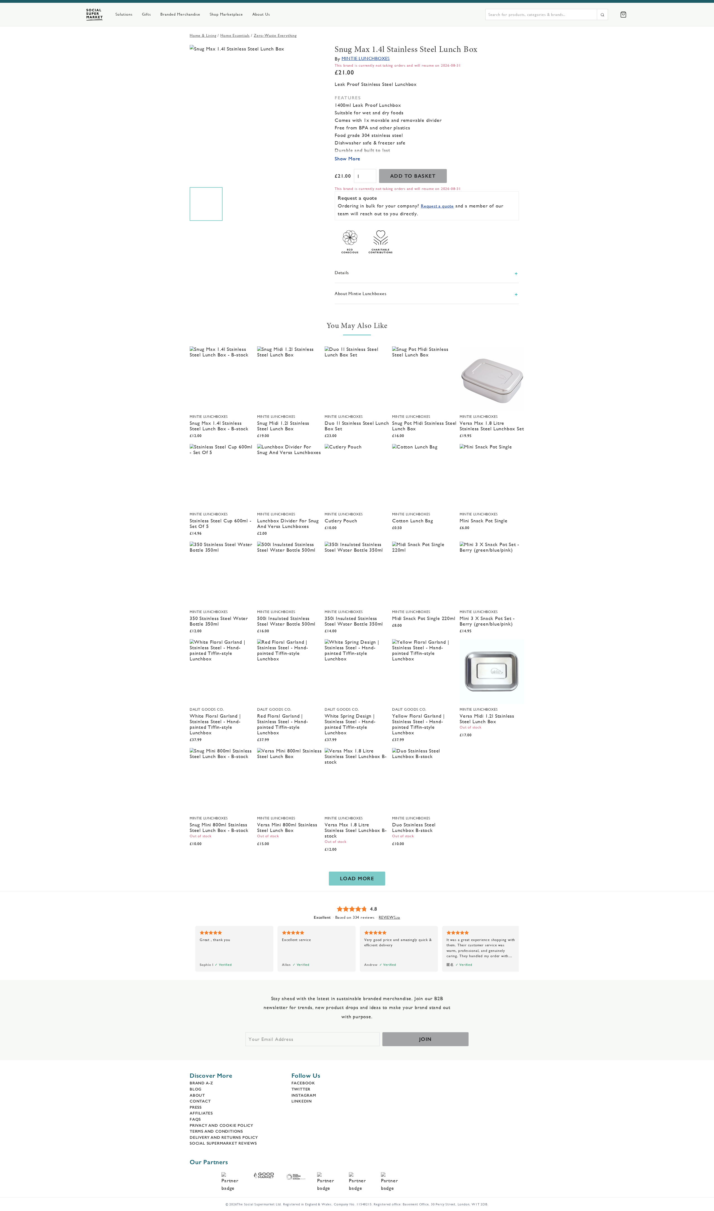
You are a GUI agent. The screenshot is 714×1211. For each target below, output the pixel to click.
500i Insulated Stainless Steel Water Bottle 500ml (286, 621)
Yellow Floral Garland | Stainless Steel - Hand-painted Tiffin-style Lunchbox (418, 724)
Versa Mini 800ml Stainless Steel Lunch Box (287, 827)
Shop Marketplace (226, 14)
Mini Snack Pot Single (484, 521)
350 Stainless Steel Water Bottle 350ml (219, 621)
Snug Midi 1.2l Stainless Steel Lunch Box (283, 425)
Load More (357, 878)
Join (425, 1039)
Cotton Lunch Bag (412, 521)
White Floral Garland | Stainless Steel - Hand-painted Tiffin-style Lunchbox (215, 724)
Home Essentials (235, 35)
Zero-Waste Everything (275, 35)
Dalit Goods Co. (207, 709)
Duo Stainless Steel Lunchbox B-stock (414, 827)
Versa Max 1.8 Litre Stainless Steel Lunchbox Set (492, 425)
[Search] (602, 14)
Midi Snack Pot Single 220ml (423, 618)
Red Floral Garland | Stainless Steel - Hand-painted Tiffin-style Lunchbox (282, 724)
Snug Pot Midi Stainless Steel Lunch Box (424, 425)
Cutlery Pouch (341, 521)
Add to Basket (413, 176)
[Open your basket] (623, 14)
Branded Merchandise (180, 14)
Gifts (146, 14)
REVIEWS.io (389, 917)
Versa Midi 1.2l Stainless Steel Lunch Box (487, 718)
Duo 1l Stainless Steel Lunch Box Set (357, 425)
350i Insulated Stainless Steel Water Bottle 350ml (354, 621)
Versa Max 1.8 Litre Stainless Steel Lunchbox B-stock (356, 830)
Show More (347, 158)
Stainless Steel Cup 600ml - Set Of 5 (221, 523)
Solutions (123, 14)
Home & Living (203, 35)
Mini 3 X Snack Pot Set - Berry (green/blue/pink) (487, 621)
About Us (261, 14)
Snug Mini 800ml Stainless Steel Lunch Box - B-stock (219, 827)
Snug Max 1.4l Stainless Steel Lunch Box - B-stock (219, 425)
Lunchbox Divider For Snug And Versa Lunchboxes (288, 523)
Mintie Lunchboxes (366, 58)
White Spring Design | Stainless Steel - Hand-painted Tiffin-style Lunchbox (350, 724)
